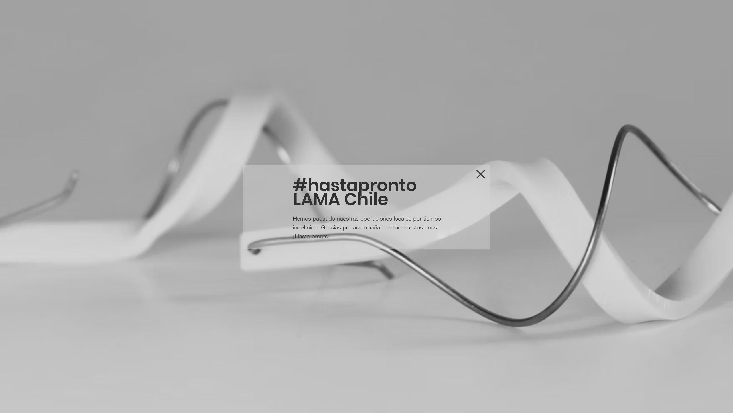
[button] (480, 174)
